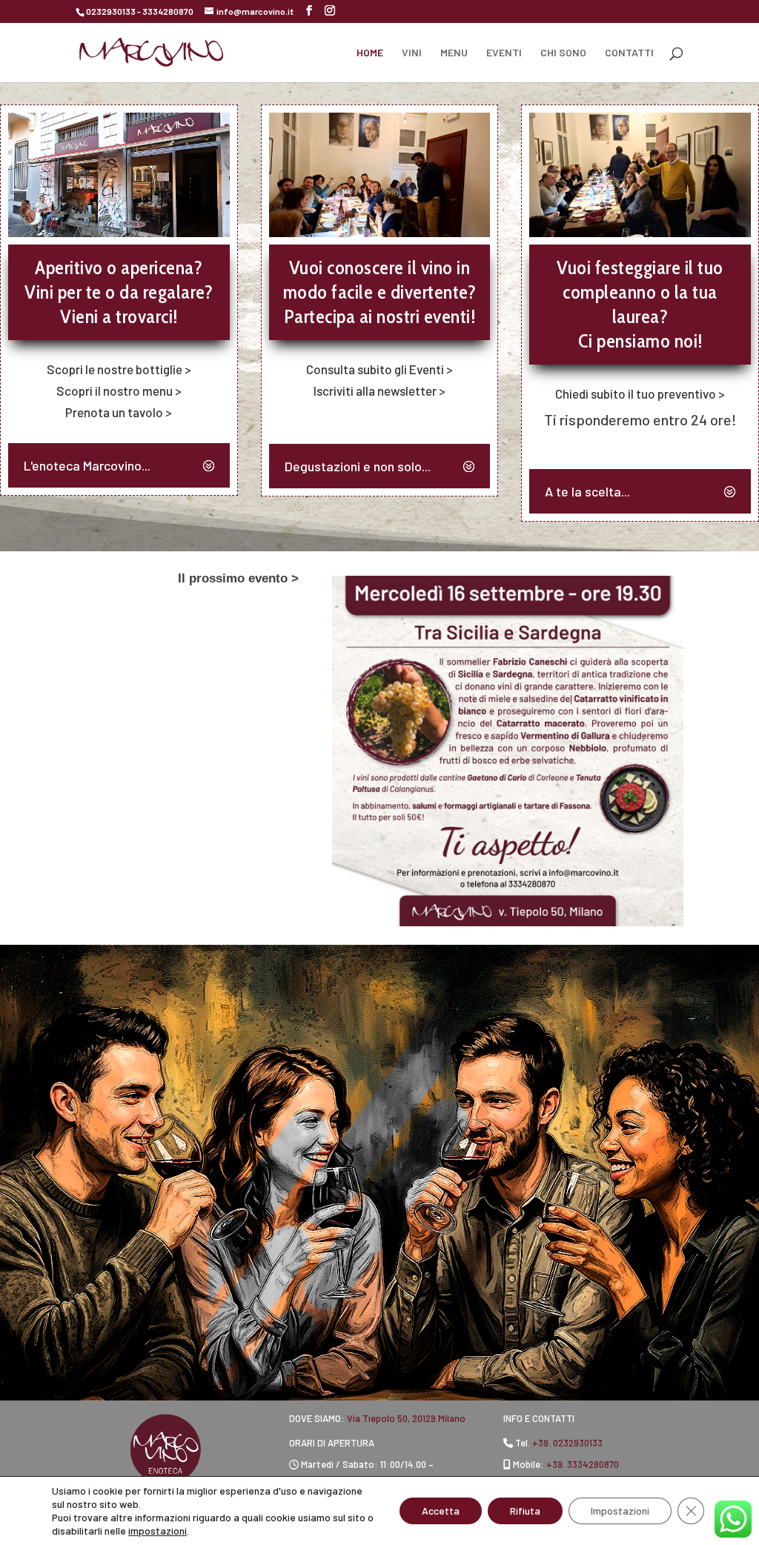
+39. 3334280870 (582, 1464)
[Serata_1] (380, 232)
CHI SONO (563, 53)
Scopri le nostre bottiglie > (119, 369)
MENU (454, 53)
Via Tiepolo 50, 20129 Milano (406, 1418)
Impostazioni (620, 1510)
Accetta (441, 1510)
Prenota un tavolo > (118, 412)
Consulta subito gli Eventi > (379, 369)
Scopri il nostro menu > (119, 390)
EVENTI (504, 53)
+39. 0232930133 (567, 1443)
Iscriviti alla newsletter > (379, 390)
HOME (370, 53)
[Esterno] (119, 232)
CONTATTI (629, 53)
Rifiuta (525, 1510)
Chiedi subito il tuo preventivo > (640, 393)
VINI (412, 53)
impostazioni (157, 1530)
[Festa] (640, 232)
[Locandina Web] (507, 921)
